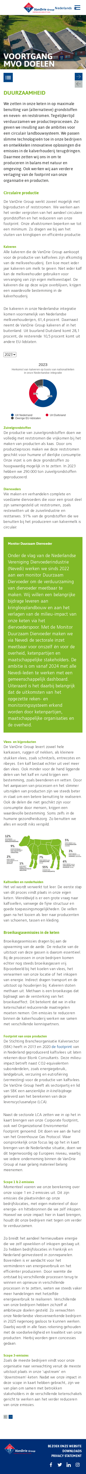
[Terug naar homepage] (38, 7)
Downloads (72, 1451)
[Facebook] (51, 1465)
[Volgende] (78, 76)
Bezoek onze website (65, 1446)
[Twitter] (60, 1465)
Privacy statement (66, 1456)
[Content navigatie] (8, 77)
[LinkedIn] (69, 1465)
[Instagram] (77, 1465)
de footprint (62, 1047)
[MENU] (77, 7)
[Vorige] (78, 84)
